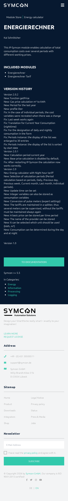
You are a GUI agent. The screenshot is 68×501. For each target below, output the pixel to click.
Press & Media (38, 416)
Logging (12, 294)
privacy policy (31, 452)
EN (37, 488)
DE (30, 488)
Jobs (33, 423)
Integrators (9, 416)
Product (8, 404)
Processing (14, 291)
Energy (12, 284)
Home (7, 397)
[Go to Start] (64, 490)
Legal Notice (37, 397)
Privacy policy (38, 404)
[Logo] (16, 5)
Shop (6, 423)
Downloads (9, 410)
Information (14, 287)
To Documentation (34, 261)
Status (34, 410)
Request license (13, 336)
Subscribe (34, 461)
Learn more (11, 333)
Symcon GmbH (33, 473)
